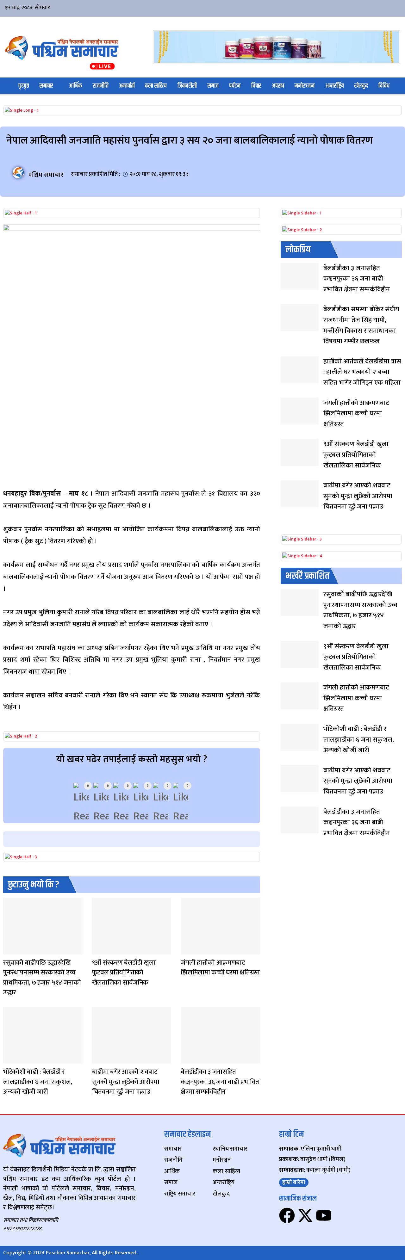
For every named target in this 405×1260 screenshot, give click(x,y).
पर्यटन (234, 85)
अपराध (278, 85)
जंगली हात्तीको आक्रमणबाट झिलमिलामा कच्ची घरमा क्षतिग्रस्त (220, 967)
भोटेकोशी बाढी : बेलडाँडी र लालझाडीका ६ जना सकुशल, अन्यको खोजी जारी (37, 1081)
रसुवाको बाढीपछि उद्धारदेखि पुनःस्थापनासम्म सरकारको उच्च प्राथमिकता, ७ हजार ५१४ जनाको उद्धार (42, 977)
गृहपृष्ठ (23, 85)
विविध (383, 85)
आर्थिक (75, 85)
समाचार (46, 85)
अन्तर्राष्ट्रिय (334, 85)
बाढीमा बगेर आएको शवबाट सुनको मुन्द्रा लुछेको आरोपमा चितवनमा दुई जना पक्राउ (125, 1081)
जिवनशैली (187, 85)
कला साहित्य (156, 85)
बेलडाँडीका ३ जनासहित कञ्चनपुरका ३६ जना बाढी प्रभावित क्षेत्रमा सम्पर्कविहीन (220, 1081)
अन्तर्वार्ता (126, 85)
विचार (256, 85)
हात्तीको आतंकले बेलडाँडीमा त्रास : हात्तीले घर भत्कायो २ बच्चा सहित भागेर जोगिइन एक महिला (362, 372)
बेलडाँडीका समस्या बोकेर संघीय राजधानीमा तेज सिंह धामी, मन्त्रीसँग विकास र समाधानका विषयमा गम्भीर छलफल (361, 325)
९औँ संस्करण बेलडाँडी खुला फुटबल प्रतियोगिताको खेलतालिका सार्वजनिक (124, 972)
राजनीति (101, 85)
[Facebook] (287, 1215)
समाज (213, 85)
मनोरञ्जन (305, 85)
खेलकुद (361, 85)
